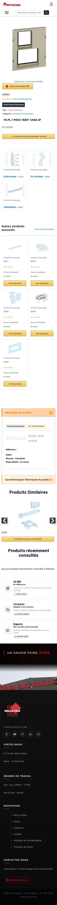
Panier (17, 821)
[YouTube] (15, 734)
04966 (33, 311)
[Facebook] (7, 734)
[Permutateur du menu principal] (7, 12)
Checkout (18, 827)
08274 (33, 261)
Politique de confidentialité (27, 840)
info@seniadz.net (18, 880)
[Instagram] (38, 734)
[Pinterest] (22, 734)
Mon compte (20, 815)
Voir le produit (15, 283)
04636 (6, 311)
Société (17, 834)
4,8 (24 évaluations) (22, 99)
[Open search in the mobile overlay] (32, 12)
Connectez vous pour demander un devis (29, 136)
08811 (6, 261)
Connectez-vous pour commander (28, 539)
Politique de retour (23, 846)
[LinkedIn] (30, 734)
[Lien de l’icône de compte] (51, 4)
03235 (6, 362)
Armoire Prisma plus (23, 113)
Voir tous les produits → (45, 229)
